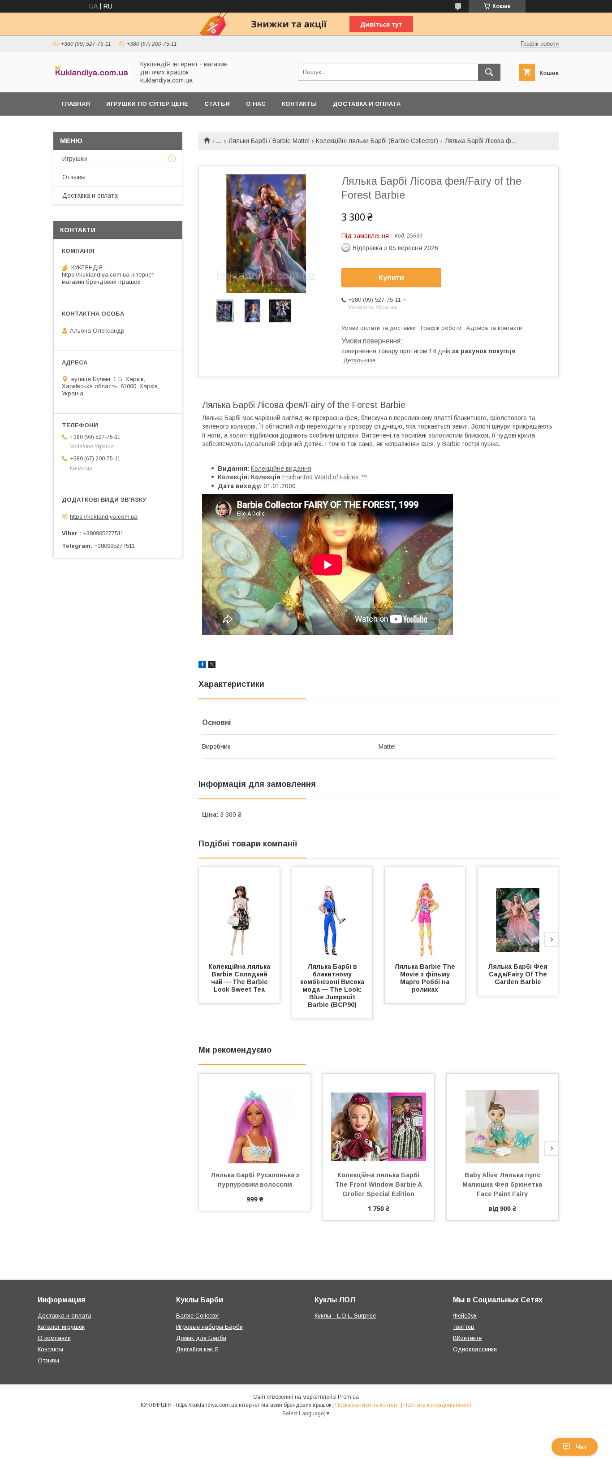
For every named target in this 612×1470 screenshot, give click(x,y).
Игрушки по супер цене (147, 103)
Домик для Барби (201, 1338)
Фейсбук (465, 1315)
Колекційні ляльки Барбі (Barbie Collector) (377, 140)
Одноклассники (475, 1349)
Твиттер (463, 1326)
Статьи (217, 103)
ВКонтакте (467, 1338)
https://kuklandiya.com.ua (104, 516)
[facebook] (202, 665)
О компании (54, 1338)
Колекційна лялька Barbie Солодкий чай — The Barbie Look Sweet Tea (240, 978)
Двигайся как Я (197, 1349)
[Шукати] (489, 72)
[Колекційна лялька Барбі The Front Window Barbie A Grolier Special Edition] (379, 1118)
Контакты (299, 103)
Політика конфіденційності (437, 1405)
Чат (581, 1446)
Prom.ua (348, 1397)
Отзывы (74, 177)
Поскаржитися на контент (367, 1405)
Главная (75, 103)
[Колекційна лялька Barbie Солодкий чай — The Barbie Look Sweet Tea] (239, 912)
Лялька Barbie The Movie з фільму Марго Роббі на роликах (425, 978)
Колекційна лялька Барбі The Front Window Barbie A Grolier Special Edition (379, 1184)
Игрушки (74, 158)
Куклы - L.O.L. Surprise (345, 1315)
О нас (256, 103)
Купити (391, 278)
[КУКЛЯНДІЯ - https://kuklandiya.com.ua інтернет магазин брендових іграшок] (91, 76)
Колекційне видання (281, 468)
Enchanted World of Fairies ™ (324, 477)
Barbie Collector (197, 1315)
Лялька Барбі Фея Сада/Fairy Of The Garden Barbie (518, 974)
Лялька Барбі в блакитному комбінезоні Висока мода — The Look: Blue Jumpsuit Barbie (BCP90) (333, 985)
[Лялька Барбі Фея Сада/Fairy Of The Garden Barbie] (518, 912)
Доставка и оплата (367, 103)
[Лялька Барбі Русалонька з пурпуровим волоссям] (254, 1118)
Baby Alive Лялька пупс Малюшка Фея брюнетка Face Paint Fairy (503, 1184)
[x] (211, 665)
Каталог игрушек (61, 1326)
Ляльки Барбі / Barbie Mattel (269, 140)
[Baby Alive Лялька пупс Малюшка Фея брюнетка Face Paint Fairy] (502, 1118)
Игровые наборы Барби (209, 1326)
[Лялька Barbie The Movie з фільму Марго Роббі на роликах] (425, 912)
